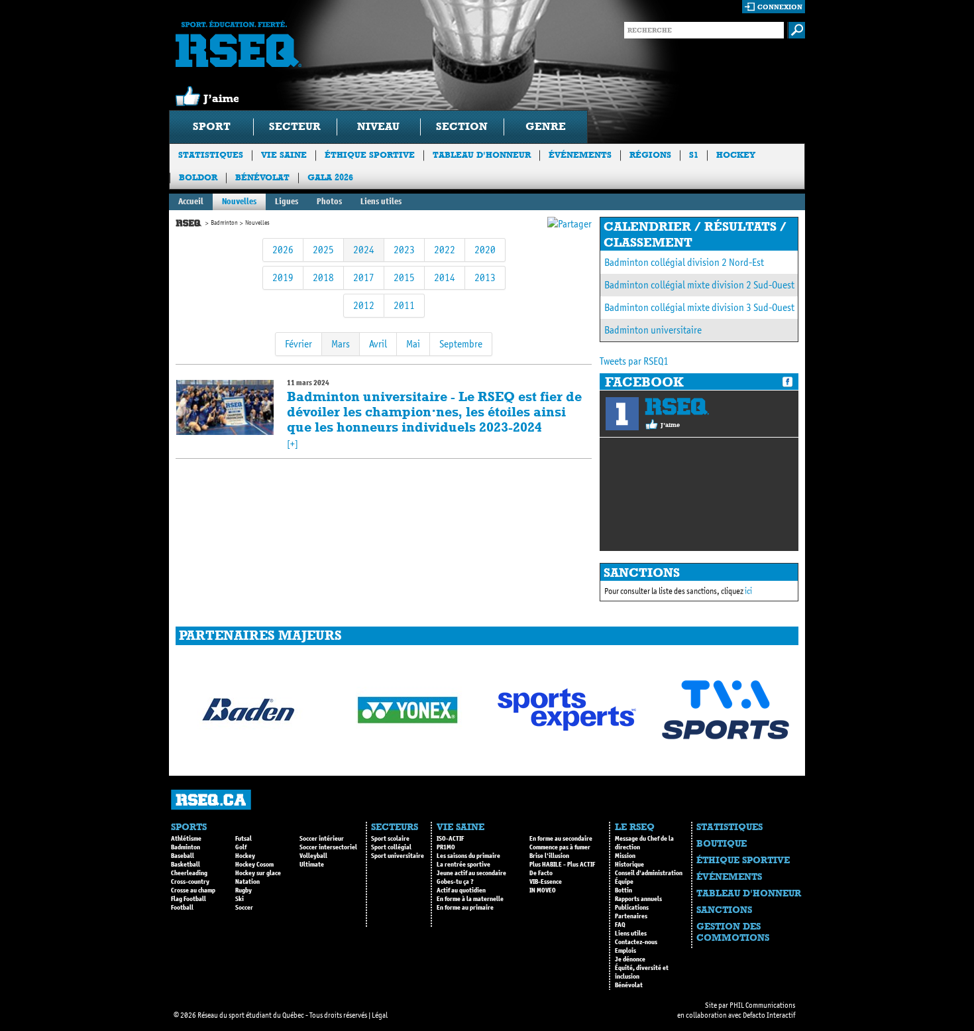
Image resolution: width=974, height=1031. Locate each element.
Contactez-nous (636, 942)
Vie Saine (284, 155)
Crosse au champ (193, 890)
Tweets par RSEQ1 (634, 361)
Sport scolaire (390, 839)
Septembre (460, 343)
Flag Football (188, 899)
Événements (580, 155)
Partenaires (631, 916)
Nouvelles (239, 201)
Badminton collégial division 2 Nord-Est (684, 262)
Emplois (625, 951)
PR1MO (446, 847)
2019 (283, 277)
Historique (629, 865)
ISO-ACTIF (450, 839)
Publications (632, 908)
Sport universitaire (397, 856)
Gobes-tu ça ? (455, 882)
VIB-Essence (545, 882)
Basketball (185, 865)
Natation (247, 882)
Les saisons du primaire (468, 856)
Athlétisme (186, 839)
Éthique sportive (370, 155)
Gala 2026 (330, 177)
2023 (404, 249)
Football (182, 908)
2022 (444, 249)
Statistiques (210, 155)
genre (545, 126)
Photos (329, 201)
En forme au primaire (465, 908)
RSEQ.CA (211, 800)
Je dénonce (630, 959)
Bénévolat (262, 177)
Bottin (623, 890)
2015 (404, 277)
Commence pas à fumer (559, 847)
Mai (413, 343)
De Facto (541, 873)
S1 (693, 155)
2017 (363, 277)
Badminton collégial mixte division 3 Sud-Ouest (699, 307)
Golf (240, 847)
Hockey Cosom (254, 865)
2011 (404, 305)
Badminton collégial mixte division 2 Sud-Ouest (699, 284)
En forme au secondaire (560, 839)
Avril (378, 343)
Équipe (624, 882)
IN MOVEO (542, 890)
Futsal (243, 839)
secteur (295, 126)
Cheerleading (189, 873)
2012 (363, 305)
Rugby (243, 890)
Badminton (224, 223)
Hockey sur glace (258, 873)
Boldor (198, 177)
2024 (363, 249)
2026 (283, 249)
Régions (650, 155)
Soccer (244, 908)
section (462, 126)
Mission (625, 856)
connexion (779, 7)
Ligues (286, 201)
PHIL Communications (762, 1005)
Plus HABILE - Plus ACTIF (562, 865)
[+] (292, 444)
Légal (380, 1015)
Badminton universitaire (653, 330)
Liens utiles (381, 201)
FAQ (620, 925)
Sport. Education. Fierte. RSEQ (238, 44)
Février (298, 343)
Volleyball (313, 856)
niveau (378, 126)
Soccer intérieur (321, 839)
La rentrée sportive (463, 865)
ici (748, 591)
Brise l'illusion (549, 856)
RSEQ (677, 406)
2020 (485, 249)
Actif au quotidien (461, 890)
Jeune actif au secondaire (471, 873)
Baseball (182, 856)
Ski (239, 899)
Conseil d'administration (648, 873)
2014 (444, 277)
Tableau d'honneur (482, 155)
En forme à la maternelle (470, 899)
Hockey (735, 155)
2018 (323, 277)
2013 (485, 277)
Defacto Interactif (769, 1015)
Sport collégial (391, 847)
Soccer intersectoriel (328, 847)
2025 (323, 249)
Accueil (190, 201)
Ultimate (311, 865)
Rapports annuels (638, 899)
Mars (340, 343)
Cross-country (190, 882)
